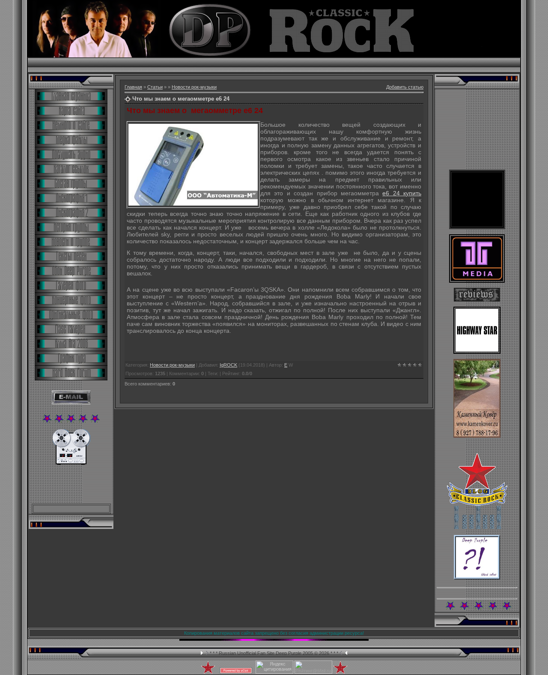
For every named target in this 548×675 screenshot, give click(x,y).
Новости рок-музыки (194, 87)
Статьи (155, 87)
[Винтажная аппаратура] (71, 463)
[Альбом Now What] (477, 577)
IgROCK (228, 364)
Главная (133, 87)
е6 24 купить (401, 193)
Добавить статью (404, 87)
